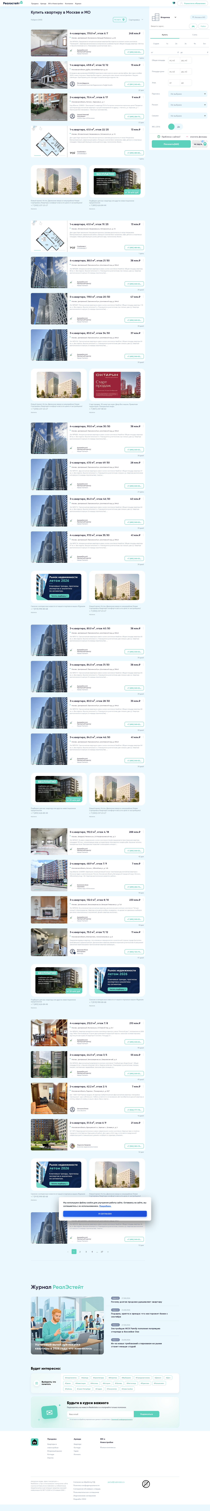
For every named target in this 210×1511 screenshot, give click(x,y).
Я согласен (105, 1213)
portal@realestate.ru (116, 1482)
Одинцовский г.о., (92, 1127)
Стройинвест (81, 151)
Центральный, (82, 38)
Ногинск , (89, 102)
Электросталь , (91, 937)
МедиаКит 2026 (79, 1499)
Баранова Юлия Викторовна (82, 950)
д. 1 (103, 102)
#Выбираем (126, 1378)
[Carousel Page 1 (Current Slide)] (37, 55)
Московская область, (79, 69)
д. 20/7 (107, 1091)
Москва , (74, 38)
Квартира (77, 1444)
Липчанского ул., (106, 134)
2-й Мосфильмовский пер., (103, 836)
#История (106, 1383)
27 (102, 1251)
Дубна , (88, 69)
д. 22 (106, 69)
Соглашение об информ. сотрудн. (87, 1489)
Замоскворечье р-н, (94, 904)
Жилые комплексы (108, 1447)
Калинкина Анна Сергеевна (82, 885)
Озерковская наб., (108, 1059)
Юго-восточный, (83, 134)
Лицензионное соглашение (84, 1495)
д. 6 (111, 937)
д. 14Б (106, 868)
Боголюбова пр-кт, (97, 69)
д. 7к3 (120, 904)
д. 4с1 (111, 1028)
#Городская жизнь (143, 1378)
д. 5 (114, 836)
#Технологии (112, 1389)
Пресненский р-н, (94, 265)
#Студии (99, 1389)
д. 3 (116, 1127)
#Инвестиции (80, 1383)
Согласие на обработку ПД (84, 1482)
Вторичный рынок (54, 1451)
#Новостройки (127, 1389)
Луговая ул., (111, 1127)
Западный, (81, 836)
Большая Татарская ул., (109, 904)
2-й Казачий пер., (103, 1028)
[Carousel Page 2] (46, 55)
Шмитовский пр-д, (106, 265)
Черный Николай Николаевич (83, 115)
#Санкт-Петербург (84, 1389)
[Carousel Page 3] (54, 55)
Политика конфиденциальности (86, 1485)
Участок (50, 1458)
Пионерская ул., (99, 1091)
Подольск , (89, 1091)
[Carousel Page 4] (62, 55)
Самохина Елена (82, 1108)
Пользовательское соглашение (86, 1492)
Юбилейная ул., (98, 868)
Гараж (76, 1451)
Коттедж (50, 1454)
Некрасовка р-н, (94, 134)
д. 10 (113, 134)
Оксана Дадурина (83, 83)
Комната (77, 1454)
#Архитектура (98, 1378)
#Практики (145, 1383)
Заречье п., (102, 1127)
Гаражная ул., (97, 102)
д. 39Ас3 (116, 265)
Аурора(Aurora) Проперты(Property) (84, 50)
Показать (171, 144)
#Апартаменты (71, 1378)
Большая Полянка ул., (104, 38)
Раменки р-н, (89, 836)
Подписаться (146, 1414)
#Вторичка (113, 1378)
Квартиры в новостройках (52, 1446)
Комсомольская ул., (103, 937)
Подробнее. (105, 1206)
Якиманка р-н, (92, 38)
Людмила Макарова (84, 1145)
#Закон (68, 1383)
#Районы (68, 1389)
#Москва (118, 1383)
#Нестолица (131, 1383)
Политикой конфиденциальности (122, 1419)
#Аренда (84, 1378)
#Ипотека (94, 1383)
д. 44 (114, 38)
